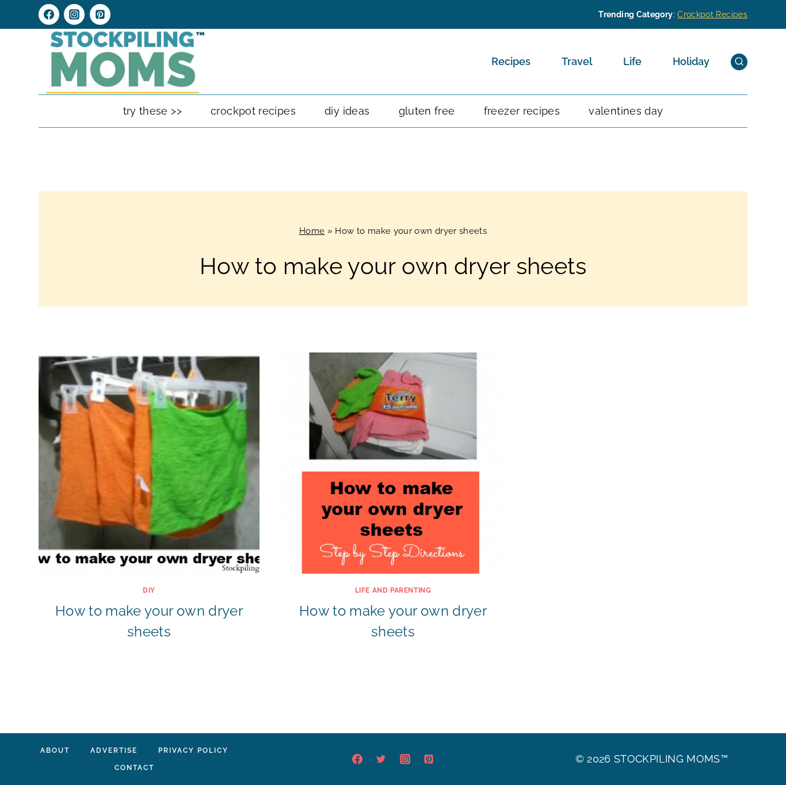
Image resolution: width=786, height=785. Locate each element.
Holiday (691, 61)
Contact (134, 768)
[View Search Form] (739, 62)
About (55, 750)
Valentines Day (626, 111)
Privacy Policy (193, 750)
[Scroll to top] (759, 741)
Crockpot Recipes (712, 14)
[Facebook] (49, 14)
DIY (149, 590)
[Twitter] (381, 759)
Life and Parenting (393, 590)
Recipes (511, 61)
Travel (577, 61)
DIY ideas (347, 111)
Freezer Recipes (522, 111)
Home (312, 231)
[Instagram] (74, 14)
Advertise (114, 750)
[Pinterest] (100, 14)
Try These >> (152, 111)
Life (632, 61)
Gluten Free (427, 111)
